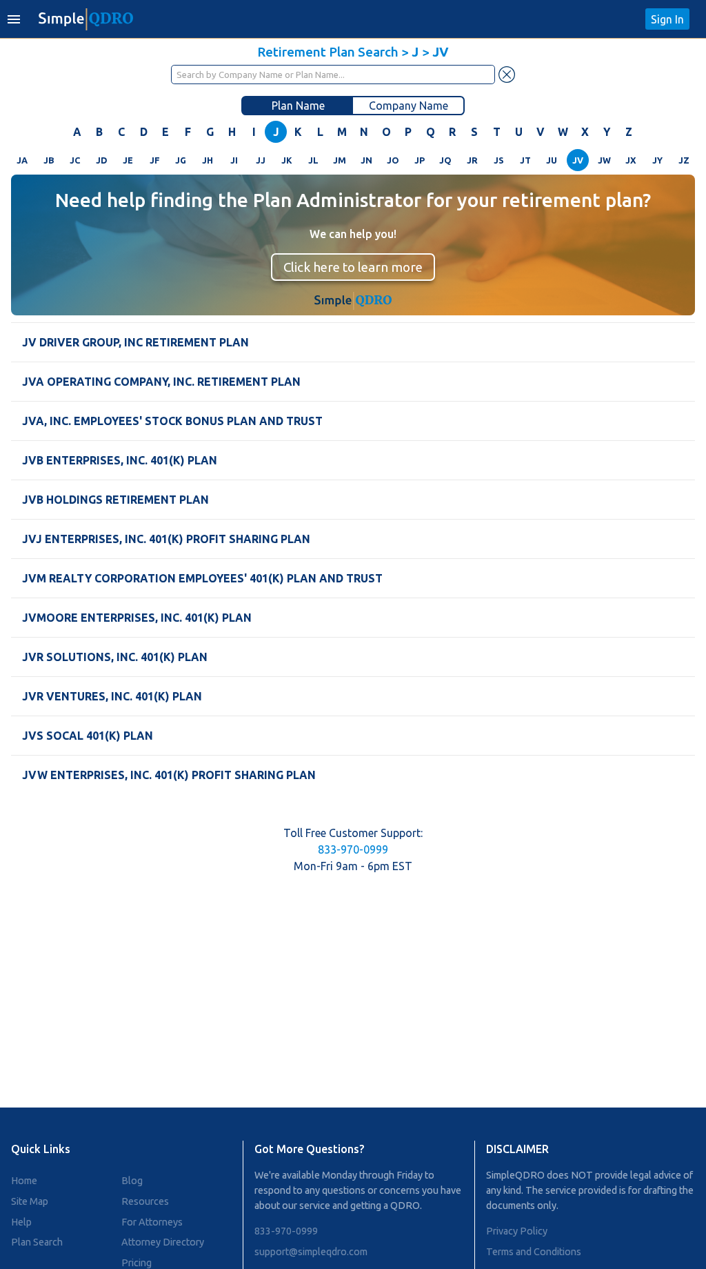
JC (75, 160)
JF (155, 160)
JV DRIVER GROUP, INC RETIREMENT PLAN (135, 342)
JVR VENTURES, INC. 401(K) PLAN (112, 696)
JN (366, 160)
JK (286, 160)
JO (393, 160)
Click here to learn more (353, 267)
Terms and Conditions (533, 1251)
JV (577, 160)
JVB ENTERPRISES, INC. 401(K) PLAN (119, 460)
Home (24, 1180)
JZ (683, 160)
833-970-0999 (353, 849)
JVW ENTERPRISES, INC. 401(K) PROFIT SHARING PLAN (169, 775)
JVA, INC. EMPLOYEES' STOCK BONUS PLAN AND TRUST (172, 421)
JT (525, 160)
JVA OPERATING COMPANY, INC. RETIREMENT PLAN (161, 381)
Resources (145, 1201)
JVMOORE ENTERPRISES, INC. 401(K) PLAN (137, 617)
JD (102, 160)
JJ (260, 160)
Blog (132, 1180)
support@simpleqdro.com (310, 1251)
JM (339, 160)
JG (180, 160)
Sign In (667, 19)
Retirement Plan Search (328, 51)
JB (48, 160)
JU (551, 160)
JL (313, 160)
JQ (445, 160)
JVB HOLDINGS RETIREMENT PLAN (115, 499)
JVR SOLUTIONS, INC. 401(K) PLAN (115, 657)
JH (207, 160)
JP (419, 160)
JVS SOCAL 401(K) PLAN (87, 735)
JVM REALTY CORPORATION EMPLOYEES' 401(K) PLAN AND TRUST (202, 578)
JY (657, 160)
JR (472, 160)
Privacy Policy (516, 1231)
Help (21, 1222)
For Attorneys (152, 1222)
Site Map (29, 1201)
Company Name (408, 105)
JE (128, 160)
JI (234, 160)
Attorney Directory (162, 1242)
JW (604, 160)
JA (22, 160)
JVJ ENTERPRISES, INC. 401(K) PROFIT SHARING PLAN (166, 539)
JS (499, 160)
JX (630, 160)
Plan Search (37, 1242)
